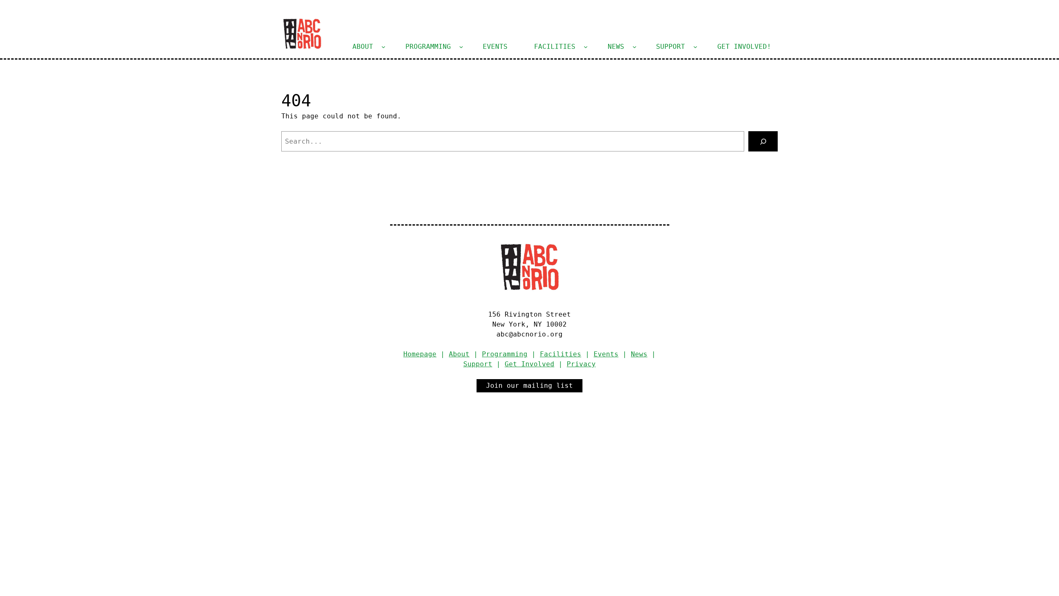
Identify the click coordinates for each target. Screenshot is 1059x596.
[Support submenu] (695, 47)
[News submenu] (635, 47)
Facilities (560, 354)
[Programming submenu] (461, 47)
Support (477, 364)
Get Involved (529, 364)
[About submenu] (383, 47)
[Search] (763, 141)
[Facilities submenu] (586, 47)
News (639, 354)
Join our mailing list (529, 385)
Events (606, 354)
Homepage (419, 354)
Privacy (581, 364)
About (459, 354)
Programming (504, 354)
